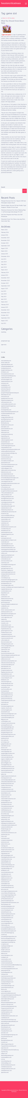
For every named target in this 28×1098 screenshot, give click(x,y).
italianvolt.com (5, 525)
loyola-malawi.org (6, 621)
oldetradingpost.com (6, 468)
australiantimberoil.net (7, 474)
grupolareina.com (5, 462)
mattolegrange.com (6, 751)
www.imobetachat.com (7, 872)
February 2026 (5, 232)
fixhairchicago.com (6, 829)
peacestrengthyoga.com (7, 900)
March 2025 (4, 251)
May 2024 (3, 264)
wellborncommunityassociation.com (10, 449)
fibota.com (4, 989)
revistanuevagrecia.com (7, 706)
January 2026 (4, 235)
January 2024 (4, 275)
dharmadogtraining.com (7, 1055)
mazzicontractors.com (7, 976)
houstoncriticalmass (11, 3)
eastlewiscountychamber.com (9, 661)
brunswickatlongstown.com (8, 734)
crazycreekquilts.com (6, 678)
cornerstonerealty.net (7, 963)
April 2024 (4, 267)
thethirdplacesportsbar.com (8, 978)
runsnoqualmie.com (6, 919)
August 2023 (4, 288)
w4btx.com (4, 553)
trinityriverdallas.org (6, 600)
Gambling (3, 332)
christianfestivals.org (6, 755)
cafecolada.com (5, 640)
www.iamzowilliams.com (7, 966)
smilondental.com (6, 559)
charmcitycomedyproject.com (8, 713)
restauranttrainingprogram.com (9, 579)
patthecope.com (5, 834)
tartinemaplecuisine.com (7, 736)
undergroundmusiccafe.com (8, 1068)
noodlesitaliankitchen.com (8, 413)
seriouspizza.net (5, 838)
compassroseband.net (7, 840)
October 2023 (5, 283)
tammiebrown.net (5, 746)
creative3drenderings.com (7, 864)
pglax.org (3, 774)
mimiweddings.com (6, 1063)
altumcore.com (5, 842)
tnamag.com (4, 846)
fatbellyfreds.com (6, 983)
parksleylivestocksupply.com (8, 613)
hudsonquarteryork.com (7, 987)
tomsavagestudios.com (7, 585)
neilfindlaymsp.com (6, 810)
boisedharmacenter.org (7, 615)
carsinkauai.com (5, 1017)
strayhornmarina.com (6, 670)
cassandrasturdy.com (6, 634)
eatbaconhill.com (5, 391)
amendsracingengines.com (8, 906)
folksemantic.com (6, 521)
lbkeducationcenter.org (7, 598)
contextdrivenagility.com (7, 717)
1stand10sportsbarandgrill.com (9, 551)
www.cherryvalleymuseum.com (9, 464)
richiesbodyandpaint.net (7, 366)
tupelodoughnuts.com (7, 544)
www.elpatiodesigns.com (7, 985)
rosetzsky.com (5, 702)
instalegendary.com (6, 409)
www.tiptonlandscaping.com (8, 940)
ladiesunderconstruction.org (8, 470)
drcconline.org (4, 813)
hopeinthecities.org (6, 628)
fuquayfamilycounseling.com (8, 1046)
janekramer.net (5, 738)
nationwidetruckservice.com (8, 798)
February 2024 (5, 272)
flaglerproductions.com (7, 672)
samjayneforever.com (6, 1010)
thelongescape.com (6, 749)
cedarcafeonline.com (6, 377)
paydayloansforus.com (7, 398)
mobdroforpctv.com (6, 632)
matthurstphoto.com (6, 1012)
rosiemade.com (5, 542)
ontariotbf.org (5, 408)
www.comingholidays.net (7, 645)
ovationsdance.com (6, 591)
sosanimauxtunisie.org (7, 434)
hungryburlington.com (6, 732)
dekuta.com (4, 953)
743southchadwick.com (7, 493)
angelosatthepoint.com (7, 821)
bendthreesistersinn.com (7, 783)
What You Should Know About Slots (12, 22)
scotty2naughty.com (6, 710)
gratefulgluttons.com (7, 630)
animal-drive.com (5, 844)
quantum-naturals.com (7, 1004)
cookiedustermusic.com (7, 789)
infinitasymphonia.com (7, 693)
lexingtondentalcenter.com (8, 574)
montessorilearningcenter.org (8, 1006)
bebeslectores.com (6, 472)
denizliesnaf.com (5, 830)
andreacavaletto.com (6, 611)
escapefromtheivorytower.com (9, 491)
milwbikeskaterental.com (7, 768)
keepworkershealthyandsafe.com (9, 411)
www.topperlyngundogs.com (8, 895)
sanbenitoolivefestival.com (8, 636)
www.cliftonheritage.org (7, 932)
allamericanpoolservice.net (8, 581)
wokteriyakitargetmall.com (8, 572)
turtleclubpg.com (5, 800)
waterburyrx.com (5, 817)
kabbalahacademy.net (6, 557)
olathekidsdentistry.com (7, 545)
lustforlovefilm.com (6, 689)
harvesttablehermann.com (8, 479)
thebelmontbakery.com (7, 400)
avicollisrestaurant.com (7, 812)
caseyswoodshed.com (6, 827)
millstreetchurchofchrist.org (8, 1019)
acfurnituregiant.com (6, 379)
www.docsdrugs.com (6, 921)
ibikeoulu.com (4, 719)
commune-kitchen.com (7, 685)
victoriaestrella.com (6, 804)
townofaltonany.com (6, 772)
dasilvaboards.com (6, 666)
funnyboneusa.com (6, 787)
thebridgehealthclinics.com (8, 857)
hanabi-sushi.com (5, 949)
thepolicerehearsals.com (7, 657)
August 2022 (4, 320)
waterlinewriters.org (6, 859)
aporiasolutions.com (6, 851)
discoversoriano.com (6, 642)
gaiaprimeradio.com (6, 744)
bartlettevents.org (6, 459)
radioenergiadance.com (7, 440)
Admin (13, 18)
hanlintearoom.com (6, 1029)
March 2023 (4, 302)
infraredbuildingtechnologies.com (9, 477)
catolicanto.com (5, 596)
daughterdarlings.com (6, 370)
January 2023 (4, 307)
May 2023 (3, 296)
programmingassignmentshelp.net (10, 392)
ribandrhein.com (5, 593)
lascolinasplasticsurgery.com (8, 931)
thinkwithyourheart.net (7, 510)
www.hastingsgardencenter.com (9, 968)
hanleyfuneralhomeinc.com (8, 547)
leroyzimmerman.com (6, 1036)
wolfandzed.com (5, 951)
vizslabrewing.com (6, 528)
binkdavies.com (5, 679)
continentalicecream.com (7, 676)
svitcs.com (4, 836)
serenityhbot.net (5, 883)
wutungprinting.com (6, 764)
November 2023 (5, 280)
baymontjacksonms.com (7, 770)
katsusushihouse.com (6, 696)
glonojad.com (4, 704)
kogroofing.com (5, 436)
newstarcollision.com (6, 561)
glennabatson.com (6, 668)
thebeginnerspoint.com (7, 644)
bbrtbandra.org (5, 423)
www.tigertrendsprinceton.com (9, 891)
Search (3, 187)
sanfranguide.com (5, 647)
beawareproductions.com (7, 715)
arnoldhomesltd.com (6, 500)
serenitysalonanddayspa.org (8, 375)
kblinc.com (4, 536)
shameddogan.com (6, 861)
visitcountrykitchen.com (7, 757)
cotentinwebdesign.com (7, 466)
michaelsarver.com (6, 566)
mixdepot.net (4, 957)
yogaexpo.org (4, 608)
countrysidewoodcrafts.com (8, 404)
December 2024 (5, 256)
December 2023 (5, 278)
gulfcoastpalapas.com (7, 855)
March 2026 (4, 229)
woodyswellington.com (7, 982)
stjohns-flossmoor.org (7, 785)
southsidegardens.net (6, 972)
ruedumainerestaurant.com (8, 700)
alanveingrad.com (5, 761)
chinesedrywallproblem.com (8, 781)
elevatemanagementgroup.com (9, 1034)
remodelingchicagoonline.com (9, 936)
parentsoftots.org (6, 863)
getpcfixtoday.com (6, 421)
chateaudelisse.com (6, 447)
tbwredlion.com (5, 1000)
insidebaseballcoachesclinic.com (9, 1016)
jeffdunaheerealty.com (7, 898)
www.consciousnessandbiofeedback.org (11, 965)
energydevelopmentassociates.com (10, 483)
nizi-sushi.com (4, 740)
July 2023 (3, 291)
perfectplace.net (5, 602)
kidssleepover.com (6, 394)
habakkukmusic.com (6, 880)
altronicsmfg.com (5, 389)
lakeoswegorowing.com (7, 1044)
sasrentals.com (5, 562)
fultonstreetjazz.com (7, 457)
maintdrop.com (5, 430)
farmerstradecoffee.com (7, 866)
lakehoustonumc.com (6, 878)
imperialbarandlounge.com (8, 506)
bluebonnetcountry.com (7, 425)
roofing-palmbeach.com (7, 496)
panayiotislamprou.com (7, 443)
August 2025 (4, 248)
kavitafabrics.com (5, 793)
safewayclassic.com (6, 402)
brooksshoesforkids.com (7, 847)
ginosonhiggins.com (6, 763)
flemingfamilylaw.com (7, 1040)
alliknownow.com (5, 659)
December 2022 (5, 310)
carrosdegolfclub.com (7, 481)
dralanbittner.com (5, 530)
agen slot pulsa (6, 34)
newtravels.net (5, 396)
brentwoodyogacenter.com (8, 938)
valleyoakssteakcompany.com (9, 825)
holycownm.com (5, 797)
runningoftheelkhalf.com (7, 897)
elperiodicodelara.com (7, 364)
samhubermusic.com (6, 1070)
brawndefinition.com (6, 674)
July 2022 (3, 323)
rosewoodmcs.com (6, 959)
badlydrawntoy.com (6, 876)
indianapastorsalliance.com (8, 823)
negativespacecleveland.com (8, 776)
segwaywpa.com (5, 853)
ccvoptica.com (5, 944)
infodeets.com (5, 372)
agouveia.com (4, 1048)
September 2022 (5, 318)
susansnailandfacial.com (7, 887)
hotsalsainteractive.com (7, 374)
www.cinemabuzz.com (7, 955)
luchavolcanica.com (6, 795)
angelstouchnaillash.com (7, 555)
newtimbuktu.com (6, 387)
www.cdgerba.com (6, 991)
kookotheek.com (5, 442)
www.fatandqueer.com (7, 910)
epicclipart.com (5, 426)
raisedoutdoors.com (6, 508)
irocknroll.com (5, 513)
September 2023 (5, 286)
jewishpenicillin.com (6, 583)
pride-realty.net (5, 1023)
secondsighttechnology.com (8, 564)
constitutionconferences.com (8, 832)
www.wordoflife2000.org (7, 515)
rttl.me (3, 1059)
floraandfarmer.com (6, 485)
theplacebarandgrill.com (7, 815)
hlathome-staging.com (7, 570)
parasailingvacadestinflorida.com (9, 1021)
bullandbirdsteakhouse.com (8, 929)
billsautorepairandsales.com (8, 1002)
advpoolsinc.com (5, 819)
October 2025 (5, 243)
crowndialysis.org (5, 577)
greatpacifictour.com (6, 802)
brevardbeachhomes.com (7, 489)
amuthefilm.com (5, 687)
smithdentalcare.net (6, 1066)
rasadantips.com (5, 385)
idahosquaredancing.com (7, 517)
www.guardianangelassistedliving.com (11, 995)
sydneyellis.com (5, 576)
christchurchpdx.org (6, 681)
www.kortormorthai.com (7, 908)
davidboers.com (5, 870)
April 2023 (4, 299)
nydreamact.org (5, 415)
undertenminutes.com (7, 381)
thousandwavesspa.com (7, 806)
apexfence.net (5, 1072)
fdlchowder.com (5, 925)
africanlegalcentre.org (7, 695)
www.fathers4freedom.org (8, 893)
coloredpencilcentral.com (7, 502)
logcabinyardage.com (6, 868)
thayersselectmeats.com (7, 849)
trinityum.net (4, 974)
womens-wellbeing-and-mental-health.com (12, 587)
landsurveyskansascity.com (8, 914)
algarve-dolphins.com (6, 759)
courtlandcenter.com (6, 808)
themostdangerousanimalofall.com (10, 655)
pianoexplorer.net (5, 970)
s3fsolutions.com (5, 487)
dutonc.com (4, 747)
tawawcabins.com (5, 519)
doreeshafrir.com (5, 712)
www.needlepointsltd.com (8, 927)
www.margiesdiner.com (7, 923)
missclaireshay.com (6, 360)
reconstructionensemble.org (8, 791)
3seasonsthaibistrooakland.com (9, 604)
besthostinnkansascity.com (8, 1065)
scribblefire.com (5, 606)
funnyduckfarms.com (6, 1031)
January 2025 (4, 253)
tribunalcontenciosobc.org (8, 662)
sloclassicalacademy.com (7, 664)
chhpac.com (4, 1053)
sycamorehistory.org (6, 961)
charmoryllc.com (5, 649)
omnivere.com (4, 383)
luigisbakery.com (5, 948)
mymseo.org (4, 1051)
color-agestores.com (6, 617)
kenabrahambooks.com (7, 683)
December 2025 (5, 237)
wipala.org (4, 619)
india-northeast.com (6, 494)
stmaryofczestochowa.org (8, 723)
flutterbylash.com (5, 1027)
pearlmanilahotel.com (7, 428)
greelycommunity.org (6, 698)
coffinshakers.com (6, 721)
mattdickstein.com (6, 874)
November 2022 (5, 312)
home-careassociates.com (8, 610)
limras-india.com (5, 362)
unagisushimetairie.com (7, 417)
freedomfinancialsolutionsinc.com (10, 902)
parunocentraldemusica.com (8, 993)
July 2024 (3, 259)
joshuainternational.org (7, 885)
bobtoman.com (5, 432)
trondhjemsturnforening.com (8, 997)
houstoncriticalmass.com (7, 653)
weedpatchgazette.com (7, 534)
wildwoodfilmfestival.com (8, 451)
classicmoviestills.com (7, 638)
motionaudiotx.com (6, 1057)
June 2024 (4, 262)
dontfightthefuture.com (7, 498)
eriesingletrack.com (6, 538)
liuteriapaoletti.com (6, 778)
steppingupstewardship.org (8, 942)
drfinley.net (4, 1038)
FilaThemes (14, 1091)
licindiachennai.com (6, 368)
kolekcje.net (4, 594)
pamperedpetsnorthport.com (8, 540)
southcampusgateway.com (8, 445)
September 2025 (5, 245)
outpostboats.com (6, 625)
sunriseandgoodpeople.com (8, 780)
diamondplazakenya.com (7, 999)
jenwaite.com (4, 1032)
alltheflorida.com (5, 1014)
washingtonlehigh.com (7, 946)
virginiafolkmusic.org (6, 589)
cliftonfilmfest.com (6, 504)
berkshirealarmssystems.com (8, 527)
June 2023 (4, 294)
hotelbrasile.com (5, 455)
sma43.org (4, 934)
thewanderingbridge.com (7, 727)
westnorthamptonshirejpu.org (9, 453)
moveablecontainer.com (7, 460)
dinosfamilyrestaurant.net (8, 476)
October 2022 (5, 315)
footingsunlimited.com (7, 917)
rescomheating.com (6, 1061)
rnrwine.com (4, 1042)
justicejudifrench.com (6, 725)
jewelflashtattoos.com (7, 419)
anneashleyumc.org (6, 912)
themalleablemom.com (7, 729)
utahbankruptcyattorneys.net (8, 511)
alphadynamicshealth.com (8, 1025)
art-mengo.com (5, 742)
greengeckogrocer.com (7, 568)
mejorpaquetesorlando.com (8, 549)
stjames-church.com (6, 708)
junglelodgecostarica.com (8, 753)
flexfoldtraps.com (6, 904)
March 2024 (4, 270)
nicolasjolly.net (5, 691)
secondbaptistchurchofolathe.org (10, 1049)
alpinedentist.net (5, 438)
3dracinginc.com (5, 651)
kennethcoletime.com (7, 730)
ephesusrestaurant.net (7, 980)
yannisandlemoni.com (6, 532)
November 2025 (5, 240)
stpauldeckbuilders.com (7, 915)
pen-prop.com (4, 889)
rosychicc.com (4, 623)
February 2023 (5, 304)
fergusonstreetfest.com (7, 1008)
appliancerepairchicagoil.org (8, 406)
